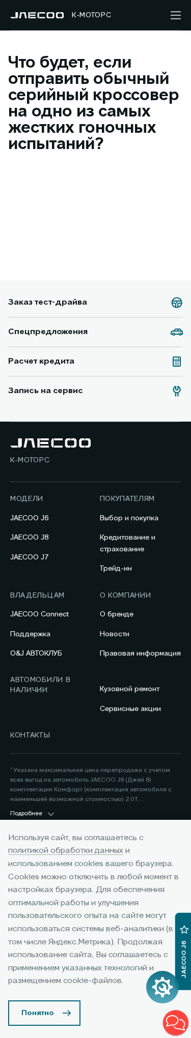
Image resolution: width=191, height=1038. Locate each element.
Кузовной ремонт (129, 689)
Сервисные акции (130, 709)
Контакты (30, 735)
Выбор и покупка (129, 518)
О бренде (116, 614)
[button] (175, 1022)
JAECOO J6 (29, 518)
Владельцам (37, 595)
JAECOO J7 (29, 557)
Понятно (37, 1013)
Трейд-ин (116, 568)
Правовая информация (140, 653)
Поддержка (30, 634)
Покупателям (127, 498)
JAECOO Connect (39, 614)
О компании (125, 595)
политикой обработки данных (65, 851)
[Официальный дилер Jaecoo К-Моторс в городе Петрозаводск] (37, 15)
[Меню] (175, 15)
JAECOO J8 (29, 537)
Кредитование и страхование (127, 543)
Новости (114, 634)
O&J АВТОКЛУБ (36, 653)
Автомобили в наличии (40, 685)
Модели (26, 498)
